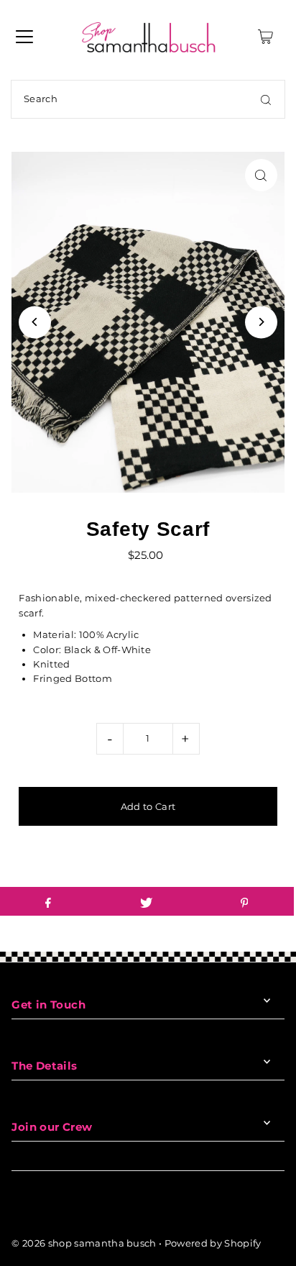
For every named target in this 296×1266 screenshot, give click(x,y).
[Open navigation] (24, 37)
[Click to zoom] (261, 175)
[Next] (261, 322)
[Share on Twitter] (146, 901)
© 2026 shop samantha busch (83, 1243)
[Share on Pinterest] (244, 901)
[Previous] (35, 322)
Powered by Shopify (213, 1243)
